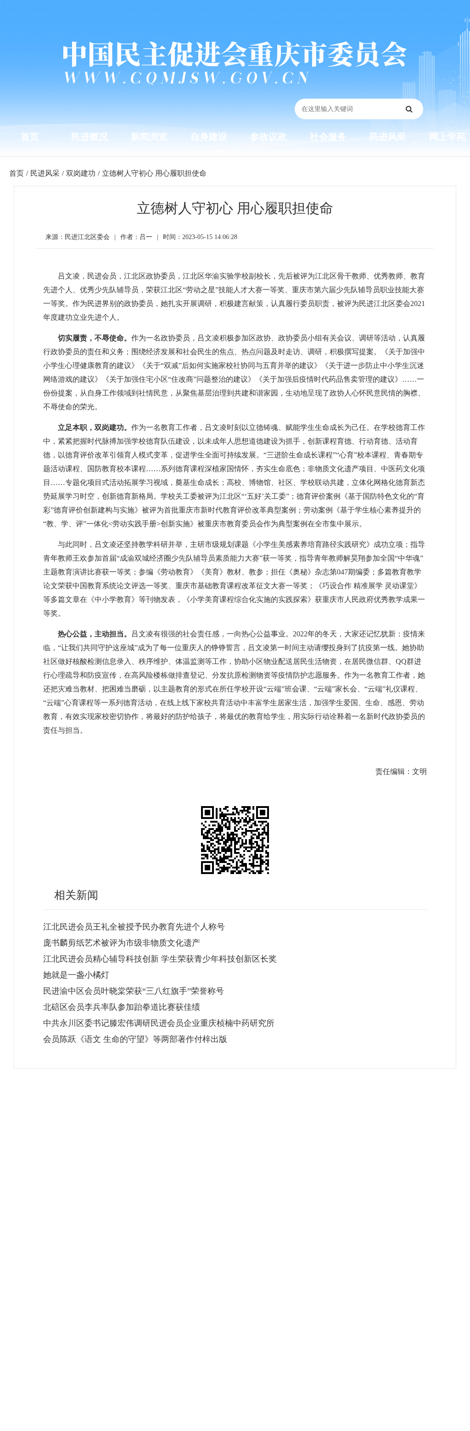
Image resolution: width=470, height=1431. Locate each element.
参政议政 (268, 137)
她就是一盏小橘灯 (76, 975)
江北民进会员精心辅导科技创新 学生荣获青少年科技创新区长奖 (160, 958)
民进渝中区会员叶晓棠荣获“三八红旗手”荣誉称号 (133, 991)
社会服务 (328, 137)
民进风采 (387, 137)
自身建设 (208, 137)
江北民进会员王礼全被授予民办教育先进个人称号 (134, 926)
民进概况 (89, 137)
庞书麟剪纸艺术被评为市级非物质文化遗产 (121, 942)
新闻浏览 (149, 137)
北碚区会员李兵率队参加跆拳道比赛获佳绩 (121, 1007)
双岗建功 (80, 173)
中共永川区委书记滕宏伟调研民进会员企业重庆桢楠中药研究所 (158, 1023)
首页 (30, 137)
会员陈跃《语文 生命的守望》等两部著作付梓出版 (135, 1039)
